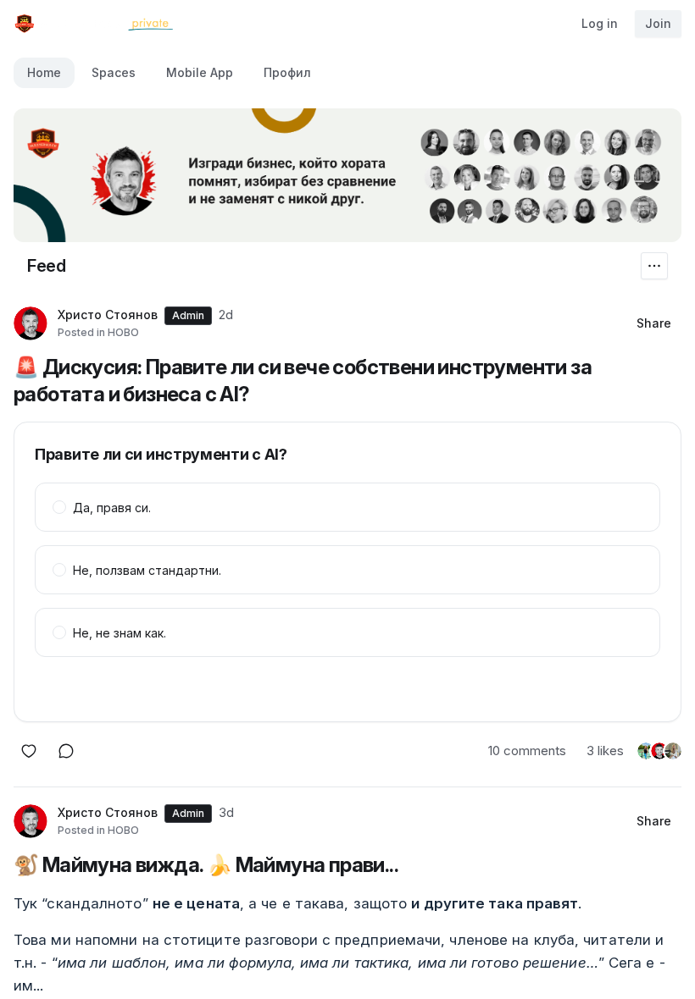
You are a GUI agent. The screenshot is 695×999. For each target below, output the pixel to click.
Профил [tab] (287, 72)
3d (226, 812)
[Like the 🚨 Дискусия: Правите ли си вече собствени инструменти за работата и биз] (29, 751)
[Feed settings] (654, 265)
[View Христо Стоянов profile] (30, 323)
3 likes (605, 750)
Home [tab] (44, 72)
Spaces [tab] (114, 72)
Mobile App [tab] (199, 72)
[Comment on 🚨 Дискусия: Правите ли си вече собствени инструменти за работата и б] (66, 751)
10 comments (527, 750)
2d (226, 314)
